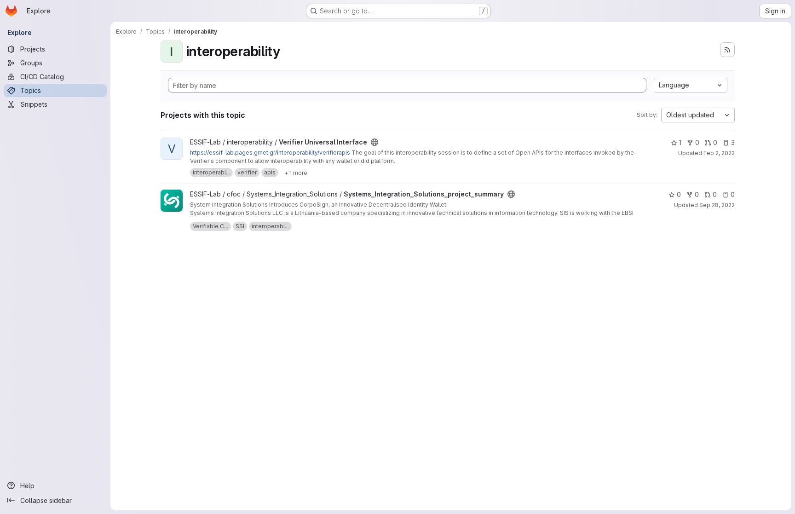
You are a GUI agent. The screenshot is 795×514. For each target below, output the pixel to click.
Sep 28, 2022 (717, 205)
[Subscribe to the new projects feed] (727, 49)
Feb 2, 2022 (719, 153)
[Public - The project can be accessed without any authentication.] (374, 142)
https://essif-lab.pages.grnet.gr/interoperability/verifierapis (270, 152)
